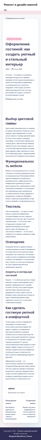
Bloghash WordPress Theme (20, 436)
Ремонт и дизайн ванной (20, 4)
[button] (16, 393)
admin (11, 388)
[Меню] (5, 10)
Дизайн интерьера (14, 39)
